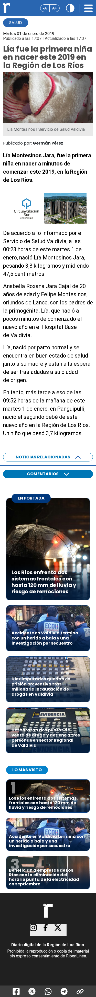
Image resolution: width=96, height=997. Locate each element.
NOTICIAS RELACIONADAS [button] (43, 457)
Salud (15, 23)
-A (45, 8)
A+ (54, 8)
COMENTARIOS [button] (43, 474)
